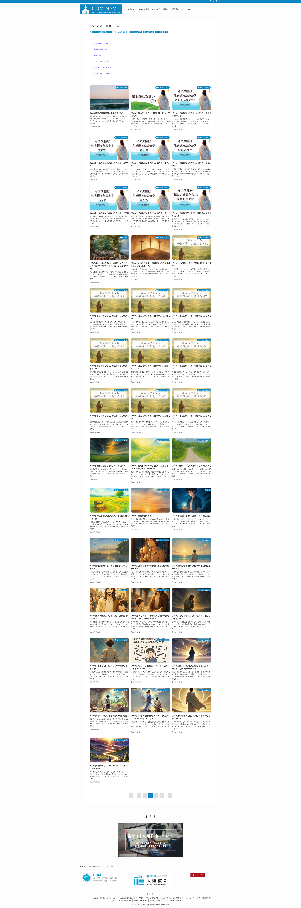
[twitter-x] (213, 1)
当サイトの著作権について (159, 900)
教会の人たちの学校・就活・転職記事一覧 (196, 898)
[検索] (219, 1)
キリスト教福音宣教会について (102, 32)
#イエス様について (101, 43)
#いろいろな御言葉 (101, 61)
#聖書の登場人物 (100, 49)
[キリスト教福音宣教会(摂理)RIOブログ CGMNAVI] (101, 9)
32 (170, 795)
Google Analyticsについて (179, 900)
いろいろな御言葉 (136, 32)
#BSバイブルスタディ (102, 67)
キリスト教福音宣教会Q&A (122, 900)
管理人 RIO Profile (140, 900)
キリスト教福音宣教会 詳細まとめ (102, 898)
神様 (165, 32)
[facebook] (210, 1)
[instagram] (216, 1)
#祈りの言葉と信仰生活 (102, 74)
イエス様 (158, 32)
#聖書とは (97, 55)
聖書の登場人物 (148, 32)
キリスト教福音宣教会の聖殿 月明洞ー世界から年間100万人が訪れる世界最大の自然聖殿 (148, 898)
